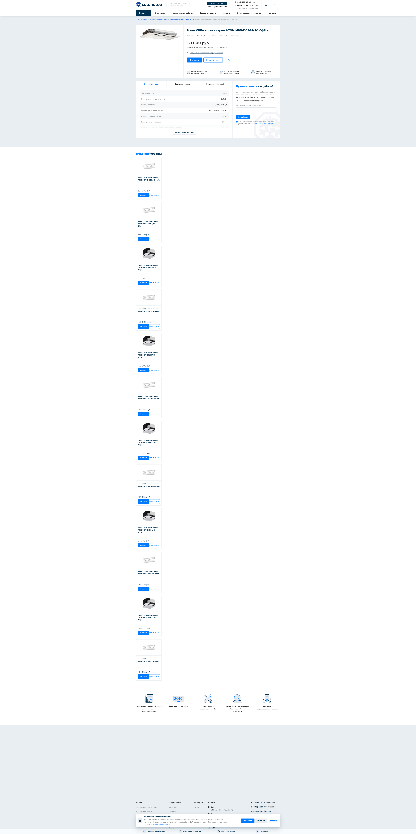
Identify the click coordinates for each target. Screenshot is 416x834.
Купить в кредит (235, 60)
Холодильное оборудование (146, 807)
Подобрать (243, 117)
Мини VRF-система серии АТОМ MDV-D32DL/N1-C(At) (148, 310)
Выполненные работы (182, 13)
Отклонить (261, 821)
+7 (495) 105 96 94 (242, 2)
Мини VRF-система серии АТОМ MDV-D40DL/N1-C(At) (148, 224)
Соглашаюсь (248, 821)
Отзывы (171, 828)
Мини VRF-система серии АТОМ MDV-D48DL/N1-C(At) (149, 179)
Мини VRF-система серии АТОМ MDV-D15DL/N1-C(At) (148, 660)
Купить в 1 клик (213, 60)
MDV (226, 36)
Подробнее (273, 821)
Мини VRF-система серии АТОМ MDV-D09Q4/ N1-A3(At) (148, 443)
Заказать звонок (217, 3)
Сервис (226, 13)
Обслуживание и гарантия (249, 13)
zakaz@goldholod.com (217, 6)
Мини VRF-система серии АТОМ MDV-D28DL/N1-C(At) (149, 398)
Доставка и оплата (208, 13)
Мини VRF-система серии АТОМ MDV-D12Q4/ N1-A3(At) (148, 355)
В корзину (194, 60)
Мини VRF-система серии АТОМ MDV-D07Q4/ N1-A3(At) (148, 530)
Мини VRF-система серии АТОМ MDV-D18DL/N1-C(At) (148, 573)
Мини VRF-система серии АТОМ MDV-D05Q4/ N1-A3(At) (148, 618)
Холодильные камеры (144, 811)
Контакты (272, 13)
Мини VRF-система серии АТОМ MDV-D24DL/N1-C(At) (149, 485)
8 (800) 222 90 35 (243, 5)
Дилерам (196, 807)
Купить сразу (154, 195)
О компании (160, 13)
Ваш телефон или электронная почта (248, 105)
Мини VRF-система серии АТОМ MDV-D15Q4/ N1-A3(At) (148, 268)
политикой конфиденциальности (265, 123)
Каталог (142, 13)
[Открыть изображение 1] (160, 34)
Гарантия (172, 811)
